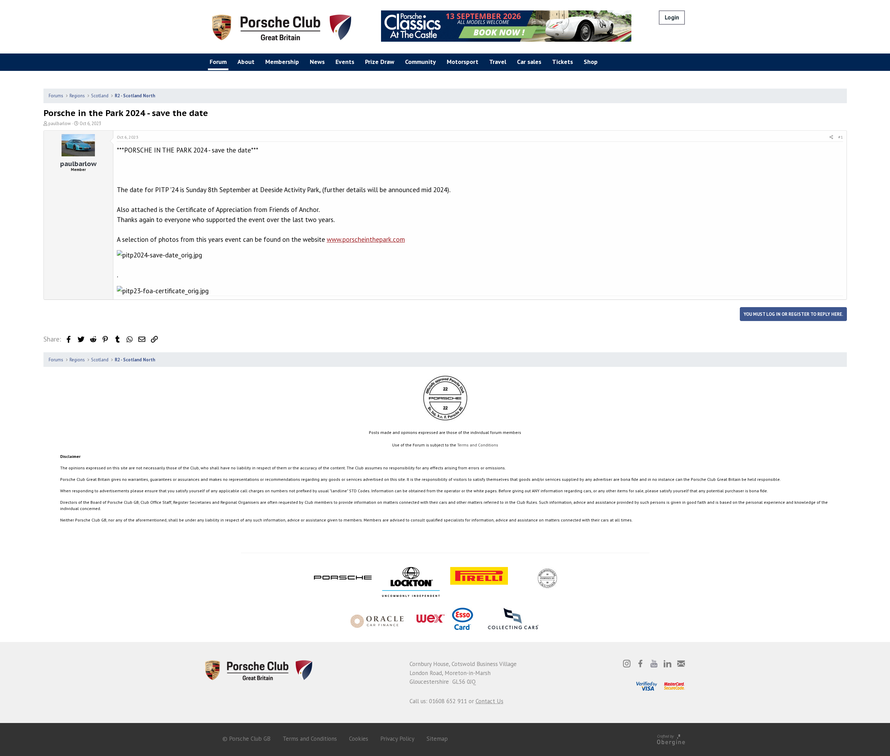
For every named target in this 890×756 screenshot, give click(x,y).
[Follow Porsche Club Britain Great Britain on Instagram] (627, 663)
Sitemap (437, 738)
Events (344, 62)
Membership (282, 62)
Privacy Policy (397, 738)
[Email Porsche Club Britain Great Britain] (681, 663)
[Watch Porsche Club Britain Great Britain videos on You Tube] (654, 663)
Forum (218, 62)
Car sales (529, 62)
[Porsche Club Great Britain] (281, 27)
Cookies (358, 738)
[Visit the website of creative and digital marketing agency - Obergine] (671, 738)
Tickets (562, 62)
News (317, 62)
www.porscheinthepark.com (366, 239)
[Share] (831, 137)
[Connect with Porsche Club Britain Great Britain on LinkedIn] (667, 663)
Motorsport (462, 62)
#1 (840, 137)
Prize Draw (379, 62)
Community (420, 62)
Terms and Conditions (477, 444)
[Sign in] (672, 17)
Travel (497, 62)
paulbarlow (59, 123)
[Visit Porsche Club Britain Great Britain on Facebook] (640, 663)
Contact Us (489, 701)
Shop (591, 62)
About (245, 62)
